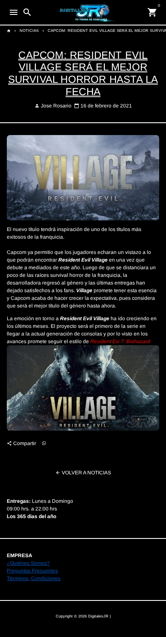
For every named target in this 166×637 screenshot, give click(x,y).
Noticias (29, 30)
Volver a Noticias (83, 473)
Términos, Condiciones (33, 578)
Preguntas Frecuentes (32, 571)
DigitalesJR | (99, 616)
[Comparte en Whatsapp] (44, 443)
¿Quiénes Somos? (28, 563)
